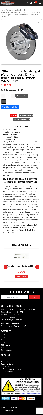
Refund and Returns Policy (11, 369)
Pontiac (4, 347)
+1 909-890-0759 (18, 312)
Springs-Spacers (7, 350)
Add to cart (22, 96)
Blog (2, 374)
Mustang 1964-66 (20, 10)
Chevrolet (4, 337)
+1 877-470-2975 (14, 315)
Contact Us (5, 366)
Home (3, 10)
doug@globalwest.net (14, 317)
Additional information (26, 115)
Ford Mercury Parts (32, 225)
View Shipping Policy (10, 107)
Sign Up (34, 297)
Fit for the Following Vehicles (21, 119)
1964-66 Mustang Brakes (27, 230)
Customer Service (7, 364)
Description (13, 115)
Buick (3, 335)
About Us (4, 361)
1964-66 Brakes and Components (10, 12)
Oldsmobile (5, 345)
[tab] (13, 115)
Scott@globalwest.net (14, 320)
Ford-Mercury (10, 10)
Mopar (3, 340)
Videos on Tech (7, 372)
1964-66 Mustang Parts (20, 227)
